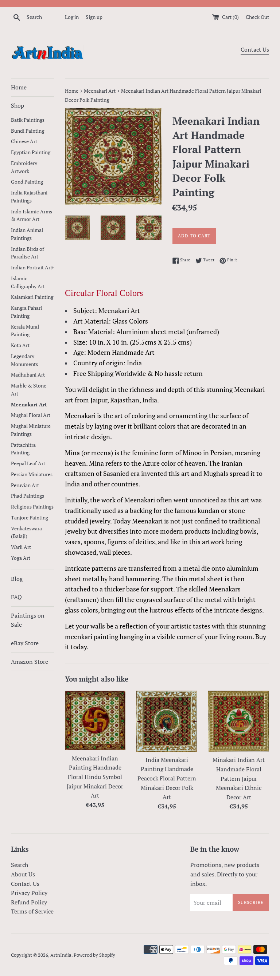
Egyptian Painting (30, 152)
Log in (72, 16)
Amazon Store (29, 662)
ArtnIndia (60, 955)
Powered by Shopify (94, 955)
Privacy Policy (29, 893)
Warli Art (21, 547)
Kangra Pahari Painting (26, 312)
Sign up (94, 16)
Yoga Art (20, 558)
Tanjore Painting (29, 517)
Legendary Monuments (24, 360)
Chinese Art (24, 141)
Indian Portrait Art (32, 267)
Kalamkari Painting (32, 297)
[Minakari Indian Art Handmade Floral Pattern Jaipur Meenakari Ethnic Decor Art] (238, 721)
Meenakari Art (29, 404)
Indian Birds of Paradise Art (27, 253)
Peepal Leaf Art (28, 463)
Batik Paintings (27, 120)
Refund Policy (29, 902)
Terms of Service (32, 911)
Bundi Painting (27, 131)
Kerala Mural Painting (25, 331)
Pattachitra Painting (23, 449)
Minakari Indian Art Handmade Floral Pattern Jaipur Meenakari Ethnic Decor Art (239, 778)
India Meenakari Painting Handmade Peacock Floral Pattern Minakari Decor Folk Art (166, 778)
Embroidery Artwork (24, 167)
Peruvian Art (25, 485)
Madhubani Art (28, 374)
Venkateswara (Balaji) (26, 532)
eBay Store (25, 643)
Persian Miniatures (31, 474)
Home (19, 87)
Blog (17, 579)
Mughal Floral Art (30, 415)
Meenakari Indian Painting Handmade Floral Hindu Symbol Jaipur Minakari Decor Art (95, 776)
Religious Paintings (32, 506)
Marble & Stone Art (28, 389)
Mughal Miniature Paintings (31, 430)
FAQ (16, 597)
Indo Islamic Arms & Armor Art (31, 215)
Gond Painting (27, 181)
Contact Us (255, 49)
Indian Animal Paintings (27, 234)
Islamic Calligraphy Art (28, 282)
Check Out (257, 16)
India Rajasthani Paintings (29, 196)
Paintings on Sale (27, 620)
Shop (32, 105)
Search (19, 865)
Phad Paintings (27, 496)
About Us (23, 874)
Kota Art (20, 345)
